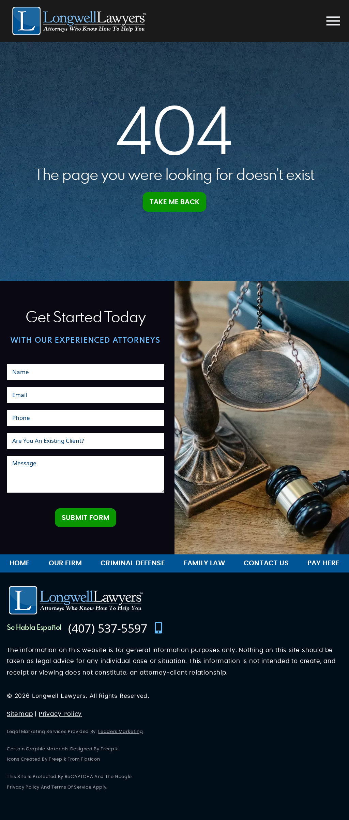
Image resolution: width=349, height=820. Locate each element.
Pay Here (323, 563)
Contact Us (266, 563)
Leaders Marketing (120, 732)
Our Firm (65, 563)
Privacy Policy (60, 714)
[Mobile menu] (333, 21)
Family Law (204, 563)
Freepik (109, 749)
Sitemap (20, 714)
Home (20, 563)
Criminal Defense (133, 563)
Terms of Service (71, 787)
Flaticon (90, 759)
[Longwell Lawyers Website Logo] (79, 21)
